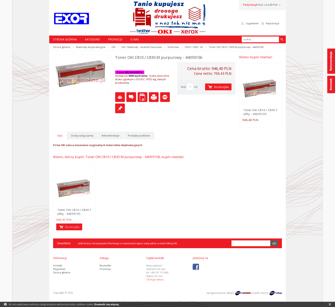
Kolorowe (173, 47)
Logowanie (252, 23)
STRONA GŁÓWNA (65, 39)
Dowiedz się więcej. (106, 304)
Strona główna (61, 47)
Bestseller (105, 265)
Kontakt (57, 265)
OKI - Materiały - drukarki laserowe (141, 47)
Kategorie (92, 39)
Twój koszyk (250, 4)
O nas (134, 39)
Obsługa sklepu (155, 279)
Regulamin (59, 269)
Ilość (183, 87)
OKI (113, 47)
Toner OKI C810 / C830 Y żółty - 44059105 (260, 112)
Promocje (115, 39)
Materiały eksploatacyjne (91, 47)
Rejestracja (272, 23)
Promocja (105, 269)
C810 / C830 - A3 (194, 47)
